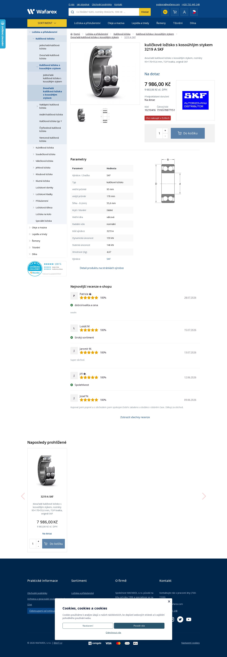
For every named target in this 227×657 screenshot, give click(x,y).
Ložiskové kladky (44, 194)
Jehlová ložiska (43, 167)
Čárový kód (162, 106)
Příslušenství (42, 200)
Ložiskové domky (44, 187)
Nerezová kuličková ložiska (49, 139)
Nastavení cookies (190, 642)
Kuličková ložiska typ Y (50, 121)
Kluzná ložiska (43, 180)
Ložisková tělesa (44, 207)
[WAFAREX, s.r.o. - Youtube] (189, 619)
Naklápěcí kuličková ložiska (49, 106)
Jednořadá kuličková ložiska (49, 47)
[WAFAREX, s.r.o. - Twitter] (180, 619)
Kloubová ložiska (44, 174)
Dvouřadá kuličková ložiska (49, 57)
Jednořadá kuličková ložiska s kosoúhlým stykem (52, 78)
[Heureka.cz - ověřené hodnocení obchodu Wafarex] (47, 268)
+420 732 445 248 (191, 4)
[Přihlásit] (184, 12)
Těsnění (178, 23)
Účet (29, 604)
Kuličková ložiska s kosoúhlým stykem (50, 67)
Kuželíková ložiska (45, 147)
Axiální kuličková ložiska (51, 114)
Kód (147, 106)
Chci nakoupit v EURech (157, 118)
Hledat (145, 12)
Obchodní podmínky (102, 4)
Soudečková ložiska (45, 154)
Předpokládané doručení (157, 96)
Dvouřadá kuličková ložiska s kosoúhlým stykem (52, 93)
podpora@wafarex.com (168, 4)
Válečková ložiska (44, 160)
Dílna (193, 23)
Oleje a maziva (116, 23)
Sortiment (45, 23)
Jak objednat (83, 4)
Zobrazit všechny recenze (135, 417)
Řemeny (161, 23)
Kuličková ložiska (45, 38)
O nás (71, 4)
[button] (136, 73)
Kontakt (118, 4)
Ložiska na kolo (43, 214)
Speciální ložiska (44, 220)
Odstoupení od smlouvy (43, 611)
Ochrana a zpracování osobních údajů (46, 598)
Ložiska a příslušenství (87, 23)
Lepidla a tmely (140, 23)
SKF (109, 258)
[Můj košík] (175, 12)
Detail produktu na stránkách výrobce (102, 268)
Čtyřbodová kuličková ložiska (50, 129)
